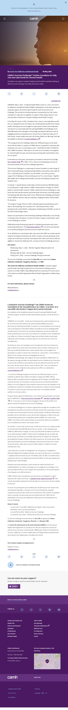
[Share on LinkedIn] (34, 94)
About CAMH (38, 620)
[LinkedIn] (40, 609)
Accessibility (11, 697)
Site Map (37, 689)
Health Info (11, 623)
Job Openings (38, 623)
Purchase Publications (40, 626)
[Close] (66, 2)
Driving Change (12, 636)
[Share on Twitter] (21, 94)
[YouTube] (59, 609)
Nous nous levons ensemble (30, 398)
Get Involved (11, 634)
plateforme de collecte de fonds (41, 479)
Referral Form (38, 628)
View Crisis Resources (34, 11)
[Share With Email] (46, 94)
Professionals (12, 631)
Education (11, 628)
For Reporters (38, 631)
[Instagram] (49, 609)
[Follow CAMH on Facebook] (22, 609)
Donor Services (38, 634)
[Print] (58, 94)
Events (36, 636)
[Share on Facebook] (9, 94)
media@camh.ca (13, 290)
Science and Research (14, 626)
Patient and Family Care (15, 620)
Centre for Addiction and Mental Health (24, 72)
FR (46, 693)
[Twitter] (31, 609)
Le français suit (55, 101)
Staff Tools (37, 677)
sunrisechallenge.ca (14, 370)
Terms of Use (12, 693)
